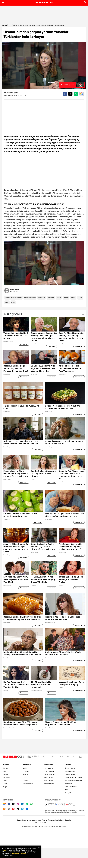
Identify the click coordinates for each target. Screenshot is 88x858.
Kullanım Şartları (70, 768)
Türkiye (73, 297)
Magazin (5, 774)
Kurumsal (68, 764)
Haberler (6, 764)
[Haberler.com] (13, 757)
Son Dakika (6, 777)
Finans (25, 774)
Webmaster (68, 783)
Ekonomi (5, 768)
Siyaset (80, 297)
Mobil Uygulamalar (71, 787)
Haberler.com (48, 764)
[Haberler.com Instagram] (18, 804)
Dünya (13, 302)
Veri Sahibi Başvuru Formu (74, 780)
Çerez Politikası (70, 774)
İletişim (68, 757)
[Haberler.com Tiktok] (18, 809)
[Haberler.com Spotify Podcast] (31, 804)
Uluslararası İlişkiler (30, 297)
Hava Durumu (48, 768)
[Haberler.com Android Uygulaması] (60, 804)
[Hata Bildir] (39, 826)
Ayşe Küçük (41, 297)
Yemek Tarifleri (49, 783)
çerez (4, 850)
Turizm (25, 777)
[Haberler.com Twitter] (13, 804)
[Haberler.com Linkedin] (22, 804)
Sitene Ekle (68, 793)
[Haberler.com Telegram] (22, 809)
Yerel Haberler (28, 783)
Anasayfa (5, 25)
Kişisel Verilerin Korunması (73, 777)
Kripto (5, 780)
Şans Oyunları (48, 777)
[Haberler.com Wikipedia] (9, 809)
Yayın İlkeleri (80, 756)
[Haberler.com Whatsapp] (27, 804)
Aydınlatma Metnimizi (19, 853)
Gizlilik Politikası (70, 771)
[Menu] (3, 2)
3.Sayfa (5, 783)
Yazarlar (26, 780)
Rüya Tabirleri (48, 780)
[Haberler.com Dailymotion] (27, 809)
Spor (4, 771)
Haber (36, 823)
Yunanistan (51, 297)
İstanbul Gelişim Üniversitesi (13, 297)
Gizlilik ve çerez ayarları (29, 826)
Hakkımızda (55, 757)
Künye (74, 757)
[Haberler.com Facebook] (9, 804)
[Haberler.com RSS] (4, 809)
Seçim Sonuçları (49, 774)
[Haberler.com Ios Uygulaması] (49, 804)
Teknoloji (26, 771)
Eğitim (7, 302)
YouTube (66, 297)
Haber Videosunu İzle (68, 85)
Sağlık (25, 768)
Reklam (62, 757)
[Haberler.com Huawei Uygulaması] (70, 804)
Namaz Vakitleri (49, 771)
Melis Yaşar (14, 289)
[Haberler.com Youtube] (13, 809)
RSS (66, 790)
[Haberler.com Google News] (4, 804)
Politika (14, 25)
